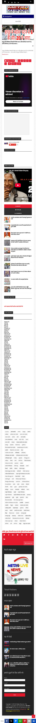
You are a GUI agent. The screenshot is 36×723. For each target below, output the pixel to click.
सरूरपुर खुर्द (7, 515)
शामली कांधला (26, 510)
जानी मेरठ (20, 460)
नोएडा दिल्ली (17, 476)
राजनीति (21, 502)
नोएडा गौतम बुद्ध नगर (9, 476)
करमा (27, 439)
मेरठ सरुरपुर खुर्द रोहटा (18, 500)
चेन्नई (11, 460)
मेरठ (27, 497)
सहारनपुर (14, 515)
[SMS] (15, 721)
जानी (15, 460)
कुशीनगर (23, 444)
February (6, 333)
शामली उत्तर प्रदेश (18, 510)
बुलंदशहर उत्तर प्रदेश (23, 486)
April (5, 327)
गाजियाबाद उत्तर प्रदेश (9, 455)
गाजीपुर (15, 458)
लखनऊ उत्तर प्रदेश (24, 505)
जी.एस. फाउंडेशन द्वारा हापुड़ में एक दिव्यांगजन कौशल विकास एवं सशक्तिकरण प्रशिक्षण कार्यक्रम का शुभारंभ (21, 250)
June (5, 324)
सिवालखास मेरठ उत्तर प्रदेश (18, 518)
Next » (14, 63)
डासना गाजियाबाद (8, 465)
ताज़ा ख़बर (22, 465)
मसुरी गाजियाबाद (8, 492)
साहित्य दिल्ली (7, 518)
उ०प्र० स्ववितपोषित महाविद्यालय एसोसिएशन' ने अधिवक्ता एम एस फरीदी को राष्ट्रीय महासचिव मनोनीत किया (19, 664)
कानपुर (6, 444)
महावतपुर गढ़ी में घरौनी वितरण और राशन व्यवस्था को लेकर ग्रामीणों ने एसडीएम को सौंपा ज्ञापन (21, 241)
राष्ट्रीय (6, 505)
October (6, 328)
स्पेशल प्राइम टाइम (8, 521)
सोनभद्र (27, 518)
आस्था (13, 437)
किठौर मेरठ (17, 444)
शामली (11, 510)
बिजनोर (27, 484)
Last (19, 63)
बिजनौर (6, 486)
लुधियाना (21, 507)
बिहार (11, 486)
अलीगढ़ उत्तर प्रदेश (14, 434)
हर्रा (11, 523)
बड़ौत (18, 484)
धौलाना (15, 468)
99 (9, 63)
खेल (22, 450)
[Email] (29, 721)
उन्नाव (16, 439)
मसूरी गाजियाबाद (21, 492)
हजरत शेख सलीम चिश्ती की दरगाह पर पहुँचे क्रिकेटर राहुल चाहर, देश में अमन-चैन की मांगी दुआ (21, 287)
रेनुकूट (11, 505)
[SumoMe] (33, 721)
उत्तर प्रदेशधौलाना (8, 439)
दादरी (27, 465)
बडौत (14, 484)
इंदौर (18, 437)
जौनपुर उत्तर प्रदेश (9, 463)
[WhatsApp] (20, 721)
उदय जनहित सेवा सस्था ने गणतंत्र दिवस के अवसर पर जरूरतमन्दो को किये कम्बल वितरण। (20, 656)
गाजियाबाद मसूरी (8, 458)
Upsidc (7, 431)
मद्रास (11, 489)
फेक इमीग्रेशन (8, 484)
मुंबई (13, 497)
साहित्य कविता (28, 515)
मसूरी (15, 492)
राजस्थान (27, 502)
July (5, 323)
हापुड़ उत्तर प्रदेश (26, 523)
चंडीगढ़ (6, 460)
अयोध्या (6, 434)
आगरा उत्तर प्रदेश (23, 434)
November (6, 336)
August (6, 321)
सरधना (17, 513)
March (5, 332)
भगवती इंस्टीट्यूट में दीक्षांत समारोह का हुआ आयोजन (20, 641)
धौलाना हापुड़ (21, 468)
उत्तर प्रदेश (5, 26)
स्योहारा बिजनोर (23, 521)
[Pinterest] (25, 721)
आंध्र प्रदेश (7, 437)
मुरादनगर (22, 497)
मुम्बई (17, 497)
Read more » (5, 54)
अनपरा (19, 431)
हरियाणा (6, 523)
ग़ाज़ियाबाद (23, 452)
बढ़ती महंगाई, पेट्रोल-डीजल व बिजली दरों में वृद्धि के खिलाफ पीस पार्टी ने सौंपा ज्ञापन (21, 256)
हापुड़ (20, 523)
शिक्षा (6, 513)
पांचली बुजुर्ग (7, 479)
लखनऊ (16, 505)
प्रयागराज (18, 481)
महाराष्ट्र (28, 494)
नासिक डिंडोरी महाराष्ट (9, 473)
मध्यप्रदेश (17, 489)
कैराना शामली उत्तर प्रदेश (10, 447)
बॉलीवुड (6, 489)
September (7, 339)
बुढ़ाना (15, 486)
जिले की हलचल (27, 460)
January (6, 335)
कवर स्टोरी (7, 442)
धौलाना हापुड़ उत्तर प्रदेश (10, 471)
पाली (13, 479)
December (6, 345)
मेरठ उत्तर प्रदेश (8, 500)
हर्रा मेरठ (15, 523)
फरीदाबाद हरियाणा (25, 481)
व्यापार (6, 510)
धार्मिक (11, 468)
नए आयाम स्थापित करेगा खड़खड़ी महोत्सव (19, 279)
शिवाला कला (11, 513)
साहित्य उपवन (20, 515)
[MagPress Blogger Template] (18, 9)
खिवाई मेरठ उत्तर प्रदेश (14, 450)
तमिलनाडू (16, 465)
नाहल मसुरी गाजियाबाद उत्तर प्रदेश (23, 473)
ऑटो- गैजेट (21, 439)
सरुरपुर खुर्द (23, 513)
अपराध (29, 431)
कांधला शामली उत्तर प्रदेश (22, 442)
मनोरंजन (23, 489)
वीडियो (27, 507)
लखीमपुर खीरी (8, 507)
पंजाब (23, 476)
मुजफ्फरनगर (7, 497)
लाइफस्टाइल (15, 507)
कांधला (13, 442)
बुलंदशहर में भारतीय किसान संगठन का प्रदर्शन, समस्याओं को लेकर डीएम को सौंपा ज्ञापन (20, 264)
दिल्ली (6, 468)
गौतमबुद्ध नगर (26, 458)
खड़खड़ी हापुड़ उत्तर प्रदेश (22, 447)
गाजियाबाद (17, 452)
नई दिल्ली (19, 471)
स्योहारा (16, 521)
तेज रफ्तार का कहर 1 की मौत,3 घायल (17, 649)
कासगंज (11, 444)
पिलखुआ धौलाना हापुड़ (9, 481)
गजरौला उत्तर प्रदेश (9, 452)
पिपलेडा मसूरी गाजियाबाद (20, 479)
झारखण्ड (16, 463)
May (5, 325)
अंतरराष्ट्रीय (13, 431)
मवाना (28, 489)
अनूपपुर (24, 431)
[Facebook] (7, 721)
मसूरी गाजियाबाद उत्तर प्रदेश (19, 494)
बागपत (22, 484)
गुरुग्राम (20, 458)
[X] (11, 721)
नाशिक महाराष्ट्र (26, 471)
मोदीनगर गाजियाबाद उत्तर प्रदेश (11, 502)
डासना (21, 463)
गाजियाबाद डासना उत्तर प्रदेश (22, 455)
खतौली (6, 450)
